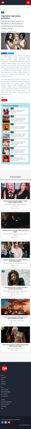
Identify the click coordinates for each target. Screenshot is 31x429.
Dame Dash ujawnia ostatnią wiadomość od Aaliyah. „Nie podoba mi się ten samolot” (18, 159)
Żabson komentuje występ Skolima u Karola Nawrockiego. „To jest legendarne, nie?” (18, 143)
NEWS (2, 375)
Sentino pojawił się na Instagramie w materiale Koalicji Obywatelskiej (18, 127)
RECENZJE (3, 384)
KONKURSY (3, 377)
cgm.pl (15, 31)
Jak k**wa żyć (4, 394)
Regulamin (3, 406)
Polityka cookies (5, 404)
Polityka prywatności (6, 402)
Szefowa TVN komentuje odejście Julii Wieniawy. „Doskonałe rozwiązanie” (17, 111)
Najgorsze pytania (5, 392)
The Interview (4, 396)
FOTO (2, 380)
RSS (2, 408)
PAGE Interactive (26, 425)
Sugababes (4, 100)
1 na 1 (2, 387)
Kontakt (3, 400)
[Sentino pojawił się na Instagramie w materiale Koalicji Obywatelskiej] (6, 124)
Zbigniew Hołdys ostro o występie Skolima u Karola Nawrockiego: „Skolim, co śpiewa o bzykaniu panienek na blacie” (17, 152)
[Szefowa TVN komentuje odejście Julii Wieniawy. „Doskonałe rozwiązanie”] (6, 108)
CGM (3, 184)
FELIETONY (3, 382)
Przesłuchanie (4, 390)
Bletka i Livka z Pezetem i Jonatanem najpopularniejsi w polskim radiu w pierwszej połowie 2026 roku (18, 135)
